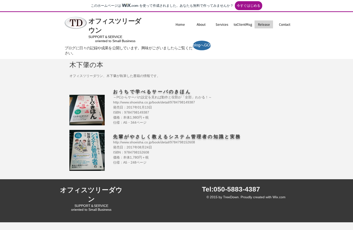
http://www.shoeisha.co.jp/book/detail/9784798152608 (154, 142)
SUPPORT (96, 37)
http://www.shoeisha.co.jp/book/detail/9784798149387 (154, 102)
